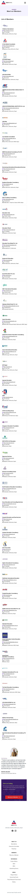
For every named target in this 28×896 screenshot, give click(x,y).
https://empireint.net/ (8, 260)
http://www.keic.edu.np (8, 397)
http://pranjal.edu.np (8, 595)
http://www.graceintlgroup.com (10, 351)
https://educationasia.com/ (9, 214)
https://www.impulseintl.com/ (9, 382)
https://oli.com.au (7, 549)
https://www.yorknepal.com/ (9, 735)
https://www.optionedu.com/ (9, 564)
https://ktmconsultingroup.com (10, 412)
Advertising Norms (14, 868)
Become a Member (14, 855)
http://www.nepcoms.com (9, 458)
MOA (14, 863)
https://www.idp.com (8, 366)
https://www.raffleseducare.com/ (10, 610)
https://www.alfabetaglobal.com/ (10, 123)
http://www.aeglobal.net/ (8, 61)
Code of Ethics (14, 861)
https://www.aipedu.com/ (9, 76)
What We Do (14, 844)
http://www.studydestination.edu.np (11, 642)
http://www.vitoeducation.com (10, 704)
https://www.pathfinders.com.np (10, 579)
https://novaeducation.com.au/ (10, 503)
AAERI (9, 2)
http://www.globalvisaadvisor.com (10, 336)
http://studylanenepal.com (9, 673)
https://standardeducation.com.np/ (11, 625)
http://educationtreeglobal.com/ (10, 245)
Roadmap (14, 848)
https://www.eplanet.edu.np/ (9, 229)
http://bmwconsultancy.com (9, 153)
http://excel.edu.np (7, 275)
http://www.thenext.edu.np (9, 688)
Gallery (14, 882)
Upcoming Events (14, 877)
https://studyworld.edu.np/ (9, 658)
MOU (14, 866)
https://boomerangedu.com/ (9, 168)
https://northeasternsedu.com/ (10, 488)
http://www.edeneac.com (9, 199)
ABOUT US (14, 841)
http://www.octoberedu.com (9, 534)
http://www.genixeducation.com (10, 321)
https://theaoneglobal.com (9, 45)
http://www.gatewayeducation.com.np (11, 305)
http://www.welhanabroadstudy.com (11, 719)
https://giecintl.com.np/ (8, 290)
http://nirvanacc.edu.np (8, 473)
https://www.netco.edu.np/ (9, 442)
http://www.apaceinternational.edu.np (11, 107)
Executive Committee (14, 846)
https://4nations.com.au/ (9, 30)
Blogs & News (14, 874)
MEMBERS (14, 852)
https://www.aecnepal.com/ (9, 92)
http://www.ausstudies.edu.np (10, 138)
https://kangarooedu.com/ (9, 427)
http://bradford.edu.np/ (8, 184)
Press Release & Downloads (14, 879)
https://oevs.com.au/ (8, 519)
